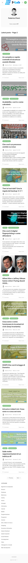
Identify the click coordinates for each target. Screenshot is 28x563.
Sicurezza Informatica (13, 227)
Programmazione (14, 318)
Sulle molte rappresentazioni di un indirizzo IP (11, 453)
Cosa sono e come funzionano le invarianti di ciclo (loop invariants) (13, 324)
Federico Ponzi (8, 65)
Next (18, 477)
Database (3, 492)
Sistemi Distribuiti (14, 98)
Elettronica (3, 495)
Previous (11, 477)
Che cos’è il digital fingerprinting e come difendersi (11, 233)
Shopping (3, 525)
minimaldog (14, 556)
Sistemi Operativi (6, 141)
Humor (2, 500)
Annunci (3, 489)
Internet (5, 227)
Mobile (2, 511)
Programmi (3, 517)
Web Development (5, 547)
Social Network (5, 536)
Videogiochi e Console (6, 544)
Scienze (3, 520)
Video (2, 542)
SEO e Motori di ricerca (6, 522)
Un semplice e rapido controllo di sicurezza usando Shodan (11, 59)
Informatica (5, 98)
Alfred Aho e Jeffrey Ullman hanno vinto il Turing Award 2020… (13, 280)
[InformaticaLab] (12, 2)
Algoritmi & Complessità (7, 486)
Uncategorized (6, 53)
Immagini (3, 503)
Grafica (3, 497)
